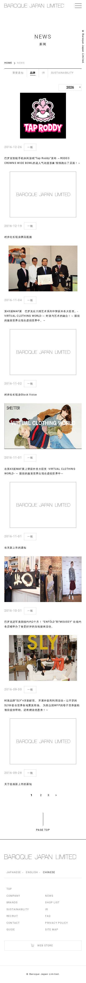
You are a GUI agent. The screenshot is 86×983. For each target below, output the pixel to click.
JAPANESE (13, 872)
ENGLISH (32, 872)
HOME (8, 63)
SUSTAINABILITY (17, 909)
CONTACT (13, 922)
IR (46, 909)
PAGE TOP (43, 829)
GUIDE (10, 929)
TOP (9, 889)
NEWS (49, 895)
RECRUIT (12, 916)
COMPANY (13, 895)
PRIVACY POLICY (56, 922)
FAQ (48, 916)
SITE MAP (51, 929)
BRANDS (12, 902)
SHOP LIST (52, 902)
